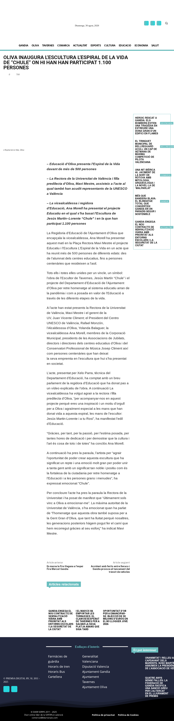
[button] (166, 23)
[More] (126, 74)
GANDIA (164, 201)
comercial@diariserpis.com (45, 717)
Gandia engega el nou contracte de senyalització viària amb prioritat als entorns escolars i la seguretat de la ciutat (60, 620)
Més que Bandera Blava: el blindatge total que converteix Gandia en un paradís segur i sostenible (145, 205)
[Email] (118, 74)
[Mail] (152, 23)
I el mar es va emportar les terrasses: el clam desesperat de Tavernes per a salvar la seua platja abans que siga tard (88, 620)
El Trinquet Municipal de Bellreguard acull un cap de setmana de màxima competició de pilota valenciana (146, 151)
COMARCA (166, 175)
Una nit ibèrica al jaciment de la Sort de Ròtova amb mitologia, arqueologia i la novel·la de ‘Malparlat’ (145, 179)
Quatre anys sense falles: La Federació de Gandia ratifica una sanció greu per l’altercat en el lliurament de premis (156, 687)
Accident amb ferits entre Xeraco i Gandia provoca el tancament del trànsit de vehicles (110, 569)
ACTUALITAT (167, 227)
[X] (159, 23)
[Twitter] (14, 689)
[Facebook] (146, 23)
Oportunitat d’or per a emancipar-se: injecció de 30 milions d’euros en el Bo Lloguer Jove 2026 (115, 617)
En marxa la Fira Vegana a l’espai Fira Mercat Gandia (65, 568)
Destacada (167, 123)
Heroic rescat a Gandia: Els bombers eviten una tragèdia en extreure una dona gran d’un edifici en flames (146, 125)
